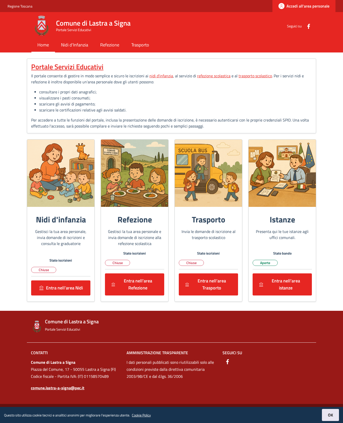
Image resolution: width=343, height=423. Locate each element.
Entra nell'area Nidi (64, 287)
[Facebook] (307, 25)
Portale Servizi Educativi (67, 66)
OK (330, 415)
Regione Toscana (20, 6)
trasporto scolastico (255, 76)
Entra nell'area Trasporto (212, 284)
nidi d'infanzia (161, 76)
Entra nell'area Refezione (138, 284)
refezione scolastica (214, 76)
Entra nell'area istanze (286, 284)
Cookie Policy (141, 415)
